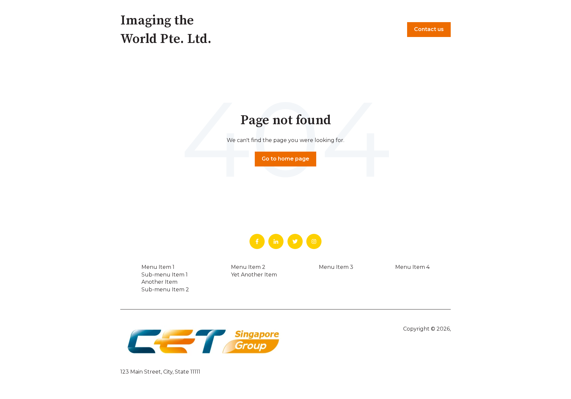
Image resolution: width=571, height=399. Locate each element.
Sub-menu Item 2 (165, 289)
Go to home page (285, 159)
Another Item (159, 282)
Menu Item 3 (336, 267)
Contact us (429, 29)
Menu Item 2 (248, 267)
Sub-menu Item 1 (164, 275)
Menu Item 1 (157, 267)
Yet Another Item (254, 275)
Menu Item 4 (412, 267)
